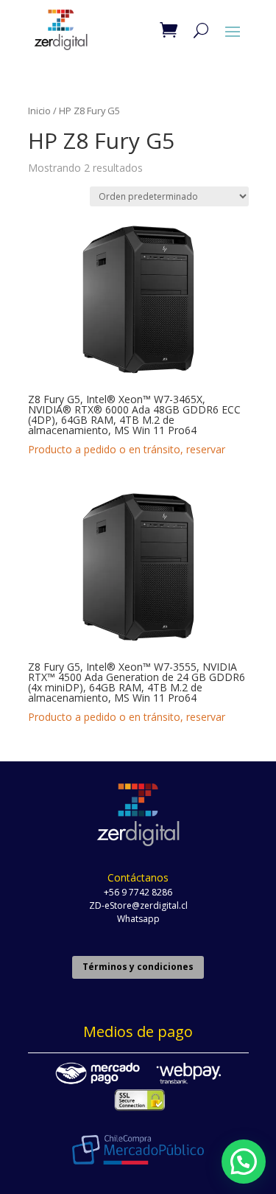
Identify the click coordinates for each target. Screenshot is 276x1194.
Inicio (39, 110)
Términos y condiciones (138, 966)
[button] (244, 1161)
